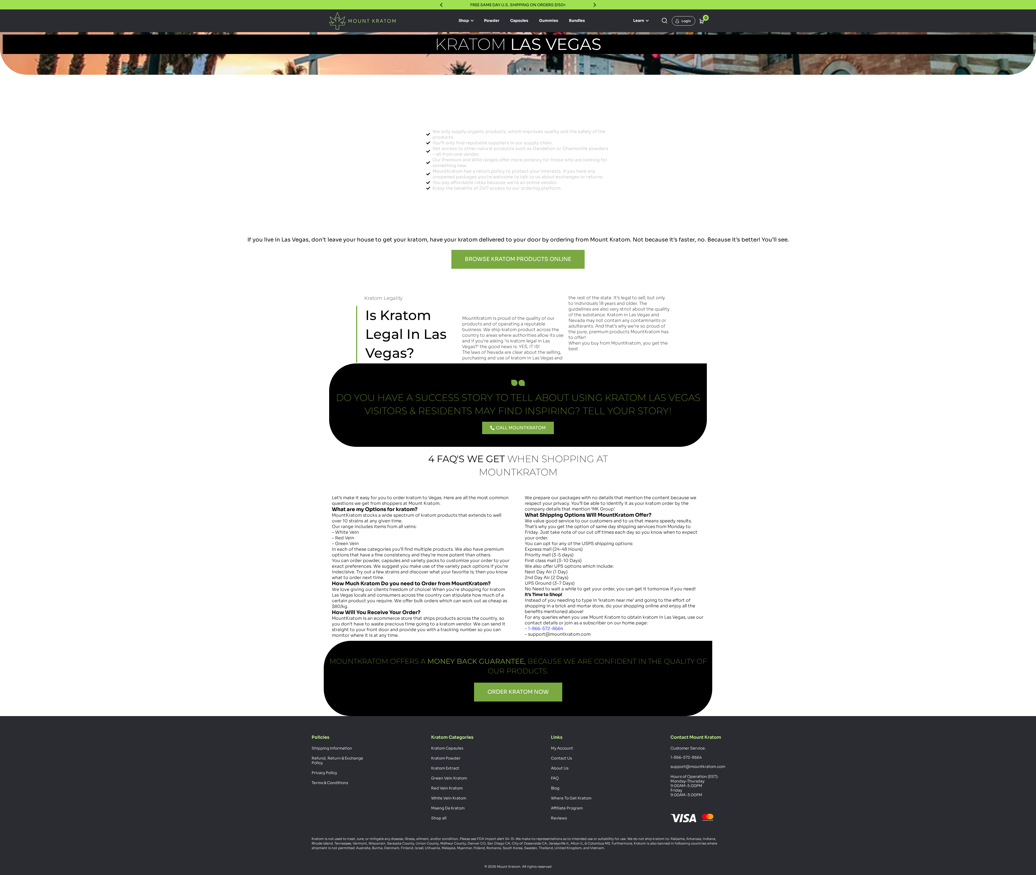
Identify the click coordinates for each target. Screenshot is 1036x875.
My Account (562, 748)
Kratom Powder (446, 758)
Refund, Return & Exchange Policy (337, 760)
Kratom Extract (445, 768)
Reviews (559, 818)
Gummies (548, 20)
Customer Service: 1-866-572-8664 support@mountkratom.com (697, 757)
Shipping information (332, 748)
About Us (559, 768)
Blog (555, 788)
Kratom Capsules (447, 748)
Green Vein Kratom (449, 778)
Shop (464, 20)
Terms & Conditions (330, 782)
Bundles (577, 20)
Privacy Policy (324, 772)
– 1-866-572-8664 (544, 628)
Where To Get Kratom (571, 798)
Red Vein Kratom (447, 788)
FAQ (555, 778)
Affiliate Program (567, 808)
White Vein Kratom (448, 798)
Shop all (439, 818)
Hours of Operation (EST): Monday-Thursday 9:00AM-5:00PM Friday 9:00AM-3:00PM (694, 785)
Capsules (519, 20)
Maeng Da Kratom (448, 808)
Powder (491, 20)
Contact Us (561, 758)
